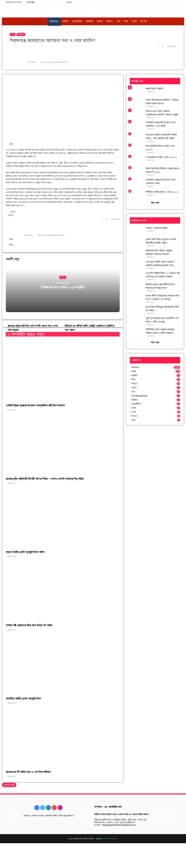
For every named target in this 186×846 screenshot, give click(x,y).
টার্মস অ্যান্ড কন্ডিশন (66, 815)
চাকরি (134, 21)
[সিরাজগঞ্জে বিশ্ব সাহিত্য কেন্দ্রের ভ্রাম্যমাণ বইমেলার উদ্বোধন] (137, 253)
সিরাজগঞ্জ (53, 21)
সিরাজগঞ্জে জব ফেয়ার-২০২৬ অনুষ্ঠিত (63, 287)
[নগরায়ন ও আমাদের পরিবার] (137, 231)
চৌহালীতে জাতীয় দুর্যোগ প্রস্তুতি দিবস (23, 698)
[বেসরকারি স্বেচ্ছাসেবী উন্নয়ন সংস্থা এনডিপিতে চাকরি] (137, 183)
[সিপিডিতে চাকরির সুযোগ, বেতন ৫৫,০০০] (137, 193)
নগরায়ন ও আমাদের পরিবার (156, 228)
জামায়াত (11, 215)
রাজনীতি (89, 21)
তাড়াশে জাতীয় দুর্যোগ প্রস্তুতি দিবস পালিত (25, 552)
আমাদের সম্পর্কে (37, 815)
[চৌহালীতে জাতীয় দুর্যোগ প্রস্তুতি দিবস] (63, 664)
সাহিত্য (134, 383)
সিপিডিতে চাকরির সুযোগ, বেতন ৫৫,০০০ (162, 191)
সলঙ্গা (133, 412)
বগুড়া (133, 420)
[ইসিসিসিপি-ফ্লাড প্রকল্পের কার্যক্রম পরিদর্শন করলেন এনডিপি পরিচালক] (137, 332)
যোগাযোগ (26, 815)
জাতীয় (65, 21)
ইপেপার (143, 21)
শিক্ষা (126, 21)
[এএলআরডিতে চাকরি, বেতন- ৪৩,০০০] (137, 160)
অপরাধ (100, 21)
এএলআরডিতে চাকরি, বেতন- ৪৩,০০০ (161, 157)
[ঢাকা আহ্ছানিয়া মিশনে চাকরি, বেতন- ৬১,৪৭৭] (137, 149)
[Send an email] (37, 62)
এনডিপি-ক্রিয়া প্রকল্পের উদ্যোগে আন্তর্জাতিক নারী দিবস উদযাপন (35, 405)
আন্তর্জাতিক (76, 21)
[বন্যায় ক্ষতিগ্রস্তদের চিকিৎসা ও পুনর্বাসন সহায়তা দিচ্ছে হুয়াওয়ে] (137, 103)
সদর (13, 34)
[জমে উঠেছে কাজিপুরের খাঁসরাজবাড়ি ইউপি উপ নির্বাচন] (137, 310)
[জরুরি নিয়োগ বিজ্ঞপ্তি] (137, 91)
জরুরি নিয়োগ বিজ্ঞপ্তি (154, 88)
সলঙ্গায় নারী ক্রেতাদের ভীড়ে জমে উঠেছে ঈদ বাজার (29, 625)
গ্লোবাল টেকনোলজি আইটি (109, 839)
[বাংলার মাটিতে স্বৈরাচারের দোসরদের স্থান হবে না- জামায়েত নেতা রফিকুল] (137, 298)
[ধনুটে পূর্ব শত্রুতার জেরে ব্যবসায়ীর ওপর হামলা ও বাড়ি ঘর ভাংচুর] (137, 321)
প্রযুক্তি (134, 399)
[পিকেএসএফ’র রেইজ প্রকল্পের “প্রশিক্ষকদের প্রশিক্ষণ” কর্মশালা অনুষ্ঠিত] (137, 114)
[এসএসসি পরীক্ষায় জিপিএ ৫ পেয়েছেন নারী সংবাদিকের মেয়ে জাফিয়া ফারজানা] (137, 276)
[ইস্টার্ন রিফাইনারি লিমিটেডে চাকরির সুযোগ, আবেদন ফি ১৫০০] (137, 171)
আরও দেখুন (155, 202)
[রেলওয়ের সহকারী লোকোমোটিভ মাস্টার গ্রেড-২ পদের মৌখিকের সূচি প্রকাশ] (137, 137)
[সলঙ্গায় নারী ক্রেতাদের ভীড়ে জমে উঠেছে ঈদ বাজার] (63, 591)
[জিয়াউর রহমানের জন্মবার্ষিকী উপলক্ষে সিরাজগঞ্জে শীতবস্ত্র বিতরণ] (137, 287)
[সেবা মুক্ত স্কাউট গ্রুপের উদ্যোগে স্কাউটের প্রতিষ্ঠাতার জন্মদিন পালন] (137, 264)
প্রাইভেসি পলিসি (51, 815)
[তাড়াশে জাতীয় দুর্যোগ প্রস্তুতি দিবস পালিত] (63, 518)
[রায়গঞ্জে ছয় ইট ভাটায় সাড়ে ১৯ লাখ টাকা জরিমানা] (63, 737)
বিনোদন (109, 21)
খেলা (118, 21)
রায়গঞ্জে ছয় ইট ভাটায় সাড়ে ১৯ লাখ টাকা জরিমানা (28, 771)
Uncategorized (139, 395)
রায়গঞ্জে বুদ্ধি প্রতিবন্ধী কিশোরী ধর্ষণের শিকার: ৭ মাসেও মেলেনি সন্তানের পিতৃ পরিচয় (45, 478)
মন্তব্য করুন (9, 784)
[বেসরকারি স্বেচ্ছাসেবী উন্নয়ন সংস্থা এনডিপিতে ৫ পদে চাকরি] (137, 126)
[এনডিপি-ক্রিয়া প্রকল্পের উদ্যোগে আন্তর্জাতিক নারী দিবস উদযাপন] (63, 371)
